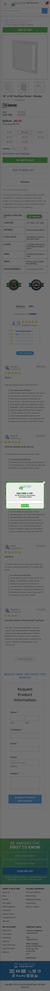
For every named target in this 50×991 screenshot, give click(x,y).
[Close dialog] (44, 482)
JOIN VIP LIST (25, 505)
